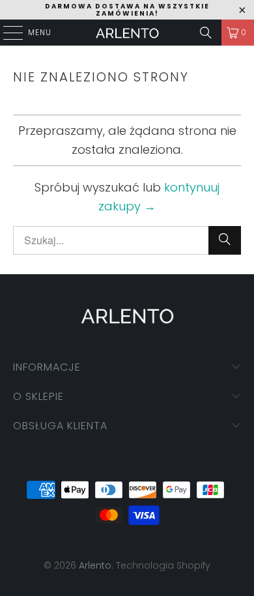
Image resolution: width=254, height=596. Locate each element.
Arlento (95, 565)
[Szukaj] (205, 33)
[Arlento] (127, 33)
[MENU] (6, 33)
